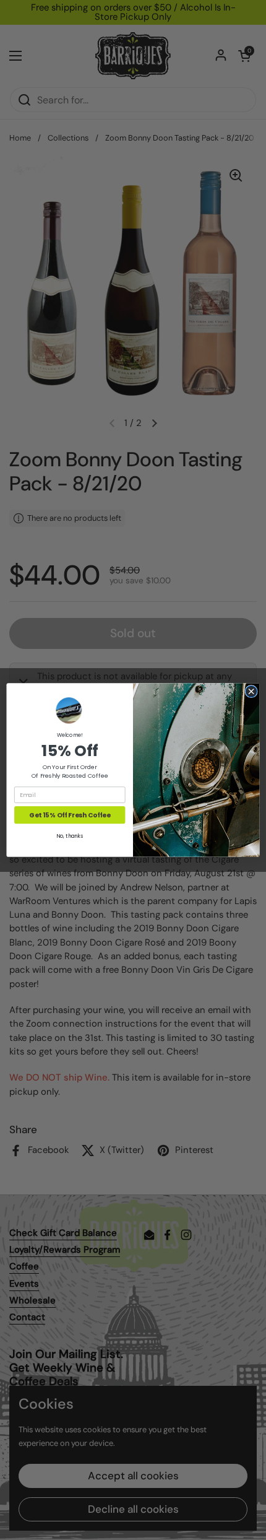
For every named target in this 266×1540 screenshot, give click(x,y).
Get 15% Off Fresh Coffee (69, 815)
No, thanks (69, 836)
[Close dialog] (251, 691)
